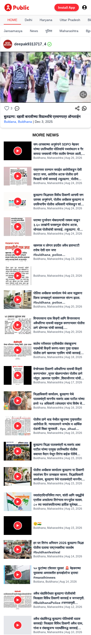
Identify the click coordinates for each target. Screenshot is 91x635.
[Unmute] (83, 94)
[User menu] (84, 7)
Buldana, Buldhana (18, 121)
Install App (66, 7)
